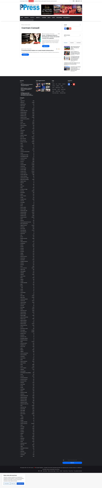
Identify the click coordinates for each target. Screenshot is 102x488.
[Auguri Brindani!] (48, 90)
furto (21, 235)
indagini (22, 253)
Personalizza (7, 483)
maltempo (22, 272)
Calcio (22, 143)
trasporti (22, 433)
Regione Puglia (58, 91)
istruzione (22, 264)
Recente (72, 42)
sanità (22, 364)
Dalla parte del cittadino (25, 179)
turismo (22, 436)
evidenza (57, 85)
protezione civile (23, 336)
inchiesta (22, 248)
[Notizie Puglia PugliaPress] (30, 7)
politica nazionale (23, 320)
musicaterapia (23, 292)
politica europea (23, 313)
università (22, 439)
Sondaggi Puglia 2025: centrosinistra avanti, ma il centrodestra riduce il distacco (75, 58)
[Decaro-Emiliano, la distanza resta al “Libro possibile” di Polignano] (67, 53)
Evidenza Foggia (23, 213)
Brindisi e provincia (24, 141)
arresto (22, 122)
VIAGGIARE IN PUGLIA (24, 448)
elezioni (22, 194)
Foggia (62, 85)
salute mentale (23, 362)
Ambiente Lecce (23, 115)
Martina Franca (58, 87)
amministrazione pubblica (25, 118)
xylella (22, 456)
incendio (22, 246)
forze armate (23, 228)
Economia (44, 17)
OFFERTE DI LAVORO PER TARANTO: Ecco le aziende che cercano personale (72, 63)
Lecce (53, 87)
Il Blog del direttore (24, 241)
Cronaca (26, 17)
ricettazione (23, 356)
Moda (21, 284)
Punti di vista (23, 346)
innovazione (23, 259)
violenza (22, 449)
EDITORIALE (23, 192)
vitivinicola (22, 451)
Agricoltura (22, 102)
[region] (14, 480)
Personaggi (22, 307)
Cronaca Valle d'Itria (24, 174)
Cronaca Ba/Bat (23, 164)
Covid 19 (22, 161)
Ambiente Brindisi (23, 112)
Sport (49, 17)
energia (22, 197)
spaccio (22, 390)
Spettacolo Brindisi (24, 397)
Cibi (22, 287)
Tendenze (22, 428)
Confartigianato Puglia (24, 156)
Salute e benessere (24, 361)
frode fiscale (23, 233)
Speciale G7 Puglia (24, 392)
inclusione (22, 251)
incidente (22, 249)
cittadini (22, 146)
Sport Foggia (23, 410)
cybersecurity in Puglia (24, 177)
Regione (22, 349)
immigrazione (23, 243)
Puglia (22, 341)
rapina (22, 348)
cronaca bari (23, 166)
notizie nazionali (23, 302)
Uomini (22, 441)
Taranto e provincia (24, 423)
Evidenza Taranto (24, 217)
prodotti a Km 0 (23, 333)
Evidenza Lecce (23, 215)
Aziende (22, 133)
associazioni (23, 130)
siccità (22, 374)
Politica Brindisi (23, 312)
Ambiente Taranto (24, 117)
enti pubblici (23, 202)
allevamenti (22, 107)
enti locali (22, 200)
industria (22, 254)
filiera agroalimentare (24, 223)
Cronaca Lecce (23, 171)
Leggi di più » (45, 46)
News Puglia (54, 89)
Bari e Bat (22, 136)
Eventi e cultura (23, 207)
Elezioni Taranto (23, 195)
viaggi (22, 446)
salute (22, 359)
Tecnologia (22, 426)
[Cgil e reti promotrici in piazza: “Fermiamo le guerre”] (67, 48)
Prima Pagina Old (23, 331)
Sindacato (22, 382)
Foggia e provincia (24, 225)
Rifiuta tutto (13, 483)
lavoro (22, 266)
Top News (22, 431)
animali (22, 120)
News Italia (22, 295)
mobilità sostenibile (24, 282)
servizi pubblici (23, 371)
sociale (22, 385)
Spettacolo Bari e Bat (24, 395)
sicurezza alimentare (24, 377)
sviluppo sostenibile (24, 421)
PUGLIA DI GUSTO (24, 343)
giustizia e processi (24, 238)
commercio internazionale (25, 151)
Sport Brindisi (23, 408)
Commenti (79, 42)
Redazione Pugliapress (46, 33)
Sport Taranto (23, 413)
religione (22, 351)
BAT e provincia (23, 140)
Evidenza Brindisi (23, 212)
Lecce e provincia (24, 267)
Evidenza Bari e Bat (24, 210)
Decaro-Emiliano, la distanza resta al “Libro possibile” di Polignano (75, 52)
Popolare (65, 42)
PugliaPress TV (66, 17)
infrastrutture (23, 258)
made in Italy (23, 269)
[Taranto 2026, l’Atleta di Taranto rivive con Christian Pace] (43, 87)
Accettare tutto (20, 483)
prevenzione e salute (24, 328)
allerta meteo (23, 105)
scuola (22, 366)
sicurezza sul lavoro (24, 379)
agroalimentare (23, 104)
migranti (22, 279)
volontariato (23, 454)
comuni (22, 153)
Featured (22, 220)
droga (22, 187)
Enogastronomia (23, 199)
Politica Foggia (23, 315)
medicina (22, 274)
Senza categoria (23, 367)
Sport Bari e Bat (23, 407)
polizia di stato (63, 89)
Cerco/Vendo (59, 17)
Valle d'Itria (22, 444)
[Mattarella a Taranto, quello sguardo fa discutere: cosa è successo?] (38, 87)
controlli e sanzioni (24, 158)
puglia (53, 91)
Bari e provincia (23, 138)
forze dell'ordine (23, 230)
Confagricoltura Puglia (24, 154)
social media (23, 384)
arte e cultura (23, 123)
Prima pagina (23, 330)
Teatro (22, 425)
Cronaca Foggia (23, 169)
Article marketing (23, 125)
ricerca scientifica (24, 354)
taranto (63, 91)
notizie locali (23, 300)
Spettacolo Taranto (24, 402)
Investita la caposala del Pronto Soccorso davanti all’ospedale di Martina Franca (75, 68)
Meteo (22, 277)
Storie (22, 415)
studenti (22, 418)
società (22, 387)
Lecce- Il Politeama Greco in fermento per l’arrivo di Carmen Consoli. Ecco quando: (50, 37)
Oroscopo (22, 305)
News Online (23, 297)
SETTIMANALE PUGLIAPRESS (26, 372)
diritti (21, 184)
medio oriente (23, 276)
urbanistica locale (24, 443)
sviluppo (22, 420)
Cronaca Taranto (23, 172)
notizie (59, 89)
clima (21, 148)
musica (22, 290)
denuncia (22, 182)
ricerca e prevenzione (24, 353)
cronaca (53, 85)
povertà (22, 326)
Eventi (53, 17)
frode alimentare (23, 231)
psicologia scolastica (24, 338)
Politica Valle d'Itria (24, 325)
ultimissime (22, 438)
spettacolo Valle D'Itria (24, 403)
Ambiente (38, 17)
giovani (22, 236)
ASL (21, 128)
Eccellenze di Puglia (24, 189)
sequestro (22, 369)
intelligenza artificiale (24, 261)
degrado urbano (23, 181)
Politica (32, 17)
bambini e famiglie (24, 135)
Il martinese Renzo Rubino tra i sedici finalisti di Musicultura (38, 50)
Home (22, 17)
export (22, 218)
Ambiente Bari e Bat (24, 110)
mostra (22, 289)
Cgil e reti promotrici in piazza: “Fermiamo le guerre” (75, 47)
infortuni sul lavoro (24, 256)
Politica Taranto (23, 323)
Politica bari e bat (24, 310)
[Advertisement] (32, 480)
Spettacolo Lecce (24, 400)
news (21, 294)
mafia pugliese (23, 271)
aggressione (23, 100)
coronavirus (23, 159)
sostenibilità (23, 389)
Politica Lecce (23, 318)
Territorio (22, 430)
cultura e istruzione (24, 176)
